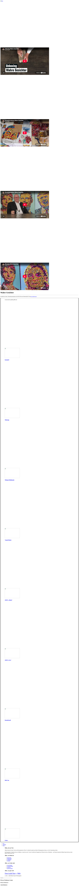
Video (16, 873)
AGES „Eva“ (8, 660)
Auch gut (9, 867)
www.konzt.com (33, 296)
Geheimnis (9, 859)
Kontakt (8, 860)
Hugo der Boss (10, 868)
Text (13, 873)
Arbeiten (4, 844)
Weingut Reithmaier (9, 480)
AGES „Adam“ (8, 600)
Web (18, 873)
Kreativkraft (8, 720)
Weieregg (7, 419)
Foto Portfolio (9, 865)
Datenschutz (9, 858)
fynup (6, 840)
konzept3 (7, 359)
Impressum (9, 857)
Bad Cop (7, 780)
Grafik (10, 873)
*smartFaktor (8, 540)
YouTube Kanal (10, 866)
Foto (6, 873)
